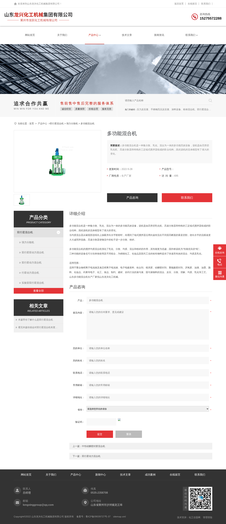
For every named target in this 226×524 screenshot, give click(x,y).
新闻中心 (100, 474)
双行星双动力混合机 (33, 252)
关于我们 (62, 35)
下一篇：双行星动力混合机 (86, 456)
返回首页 (179, 3)
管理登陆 (207, 517)
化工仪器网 (194, 517)
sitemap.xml (119, 516)
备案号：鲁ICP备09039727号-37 (93, 516)
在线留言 (192, 3)
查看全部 (38, 290)
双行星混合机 (57, 123)
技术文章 (127, 35)
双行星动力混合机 (32, 262)
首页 (31, 123)
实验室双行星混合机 (33, 282)
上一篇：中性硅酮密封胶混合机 (89, 446)
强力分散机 (72, 123)
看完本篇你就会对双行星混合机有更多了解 (38, 327)
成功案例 (150, 474)
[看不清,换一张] (140, 419)
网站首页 (30, 35)
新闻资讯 (159, 35)
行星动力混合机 (30, 272)
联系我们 (205, 3)
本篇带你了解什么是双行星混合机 (35, 319)
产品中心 (93, 35)
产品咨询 (132, 197)
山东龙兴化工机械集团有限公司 (43, 3)
